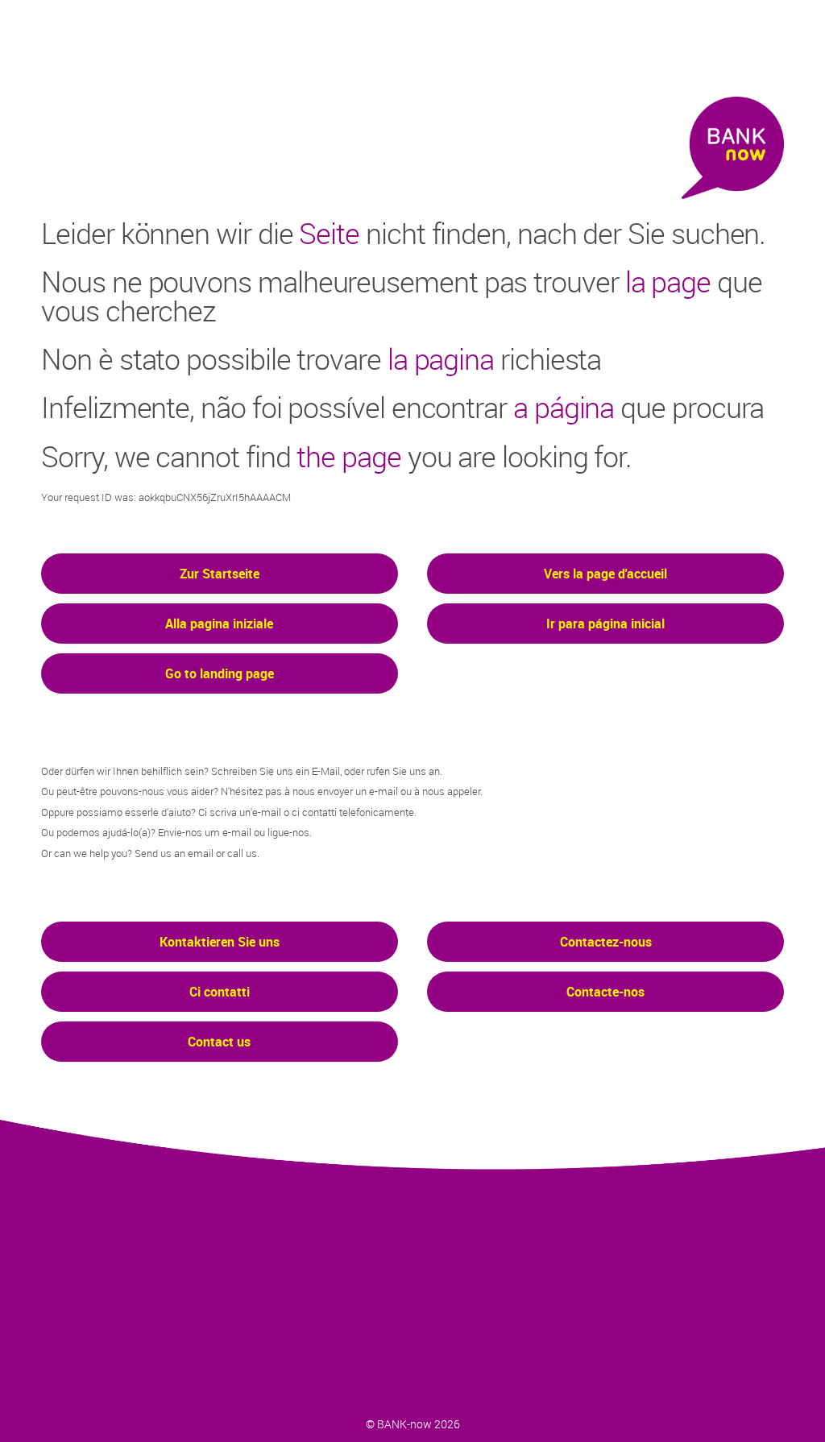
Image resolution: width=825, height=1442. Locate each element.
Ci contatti (219, 992)
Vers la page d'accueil (605, 573)
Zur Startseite (219, 573)
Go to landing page (219, 673)
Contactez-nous (606, 942)
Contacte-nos (605, 992)
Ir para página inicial (605, 623)
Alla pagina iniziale (219, 623)
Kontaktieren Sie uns (220, 942)
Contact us (219, 1041)
